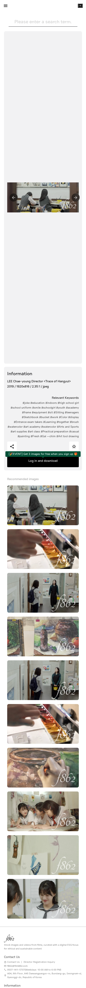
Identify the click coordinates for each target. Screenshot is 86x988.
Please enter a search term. (43, 21)
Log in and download (43, 461)
